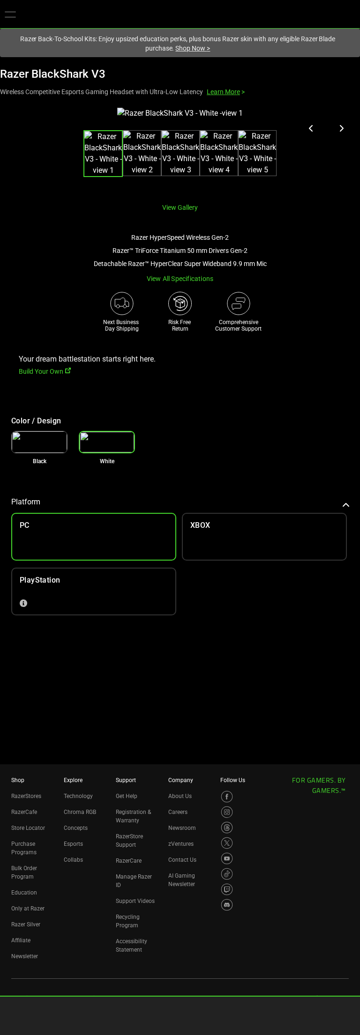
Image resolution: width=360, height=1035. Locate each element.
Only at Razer (28, 908)
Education (24, 892)
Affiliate (20, 940)
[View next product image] (341, 128)
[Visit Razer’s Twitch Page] (226, 889)
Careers (178, 812)
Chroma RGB (80, 812)
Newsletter (24, 956)
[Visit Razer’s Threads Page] (226, 827)
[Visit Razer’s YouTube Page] (226, 858)
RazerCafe (24, 812)
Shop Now (192, 48)
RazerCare (129, 861)
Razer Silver (25, 924)
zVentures (181, 844)
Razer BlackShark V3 (52, 74)
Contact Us (182, 860)
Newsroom (182, 828)
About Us (180, 796)
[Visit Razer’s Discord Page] (226, 904)
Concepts (76, 828)
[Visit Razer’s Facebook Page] (226, 796)
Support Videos (135, 901)
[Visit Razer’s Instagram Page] (226, 812)
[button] (10, 14)
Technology (78, 796)
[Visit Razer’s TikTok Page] (226, 873)
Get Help (126, 796)
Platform (25, 501)
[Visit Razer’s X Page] (226, 843)
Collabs (73, 860)
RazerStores (26, 796)
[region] (180, 151)
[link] (39, 442)
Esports (73, 844)
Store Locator (28, 828)
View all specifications (180, 278)
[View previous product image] (311, 128)
